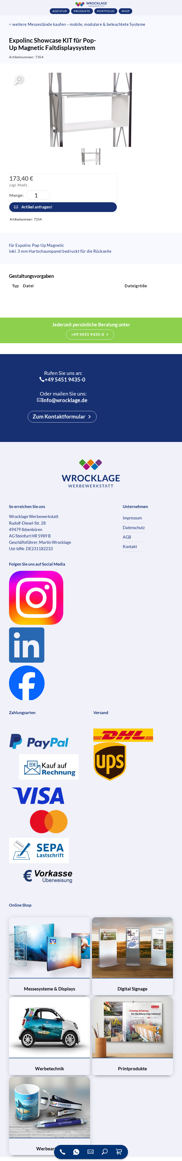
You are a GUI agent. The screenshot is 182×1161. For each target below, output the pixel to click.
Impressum (132, 517)
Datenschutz (134, 527)
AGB (127, 537)
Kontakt (130, 546)
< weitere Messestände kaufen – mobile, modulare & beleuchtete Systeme (77, 24)
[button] (105, 1152)
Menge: (16, 195)
